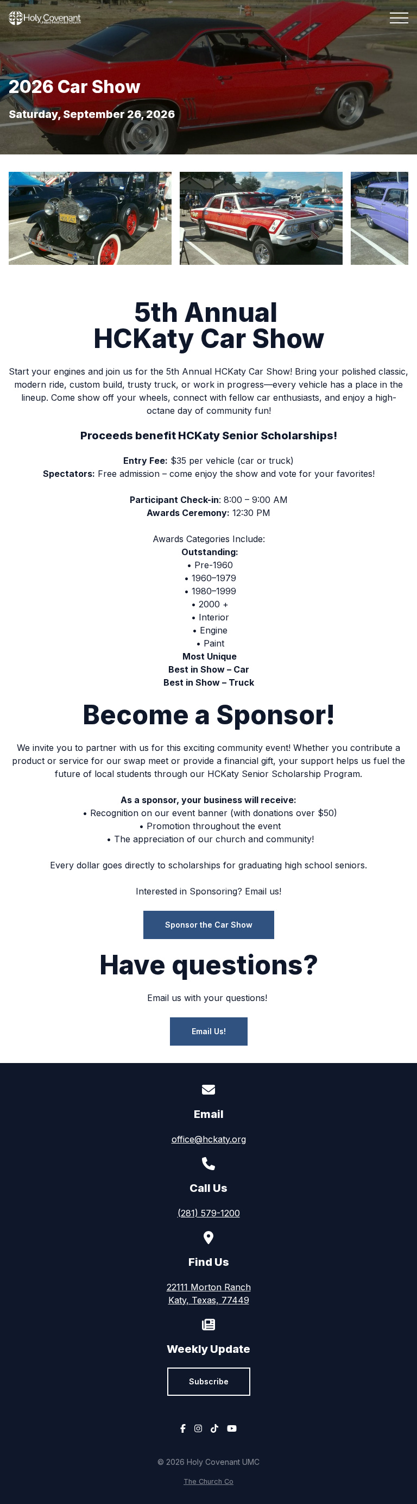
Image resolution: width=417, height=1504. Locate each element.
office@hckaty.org (209, 1139)
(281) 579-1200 (209, 1213)
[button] (399, 18)
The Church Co (208, 1481)
